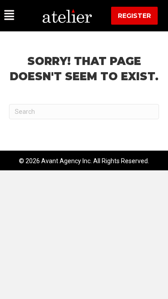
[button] (17, 16)
